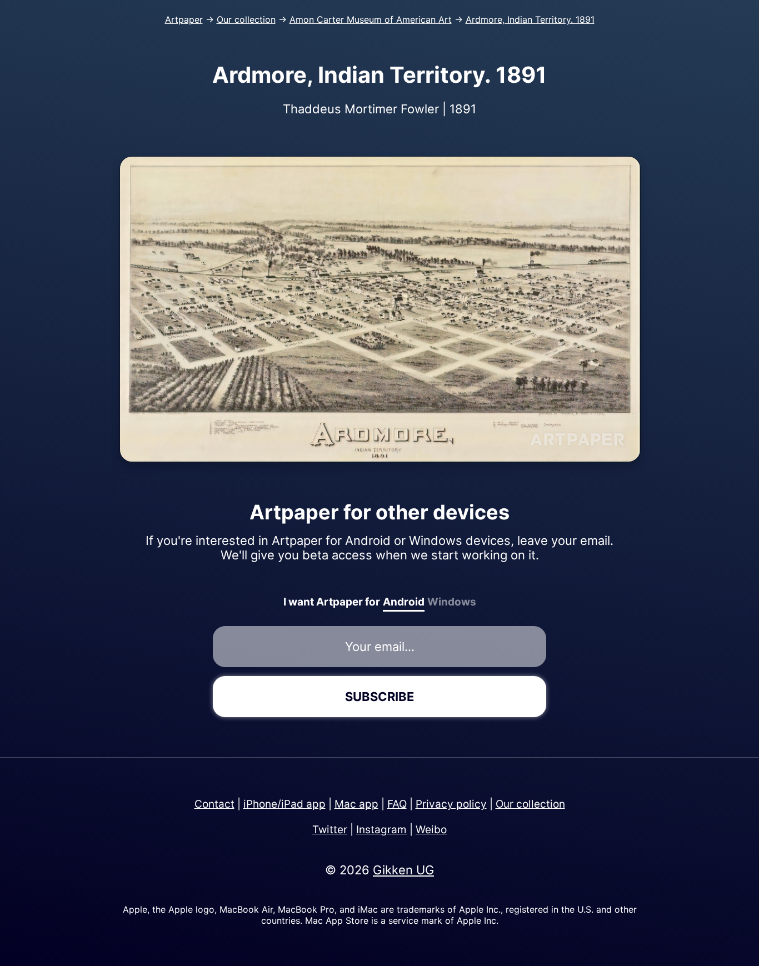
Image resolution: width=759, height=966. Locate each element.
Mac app (356, 804)
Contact (214, 804)
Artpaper (184, 19)
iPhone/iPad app (284, 804)
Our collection (246, 19)
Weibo (431, 829)
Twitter (329, 829)
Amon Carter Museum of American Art (370, 19)
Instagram (381, 829)
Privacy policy (451, 804)
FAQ (397, 804)
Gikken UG (403, 870)
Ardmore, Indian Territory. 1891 (530, 19)
